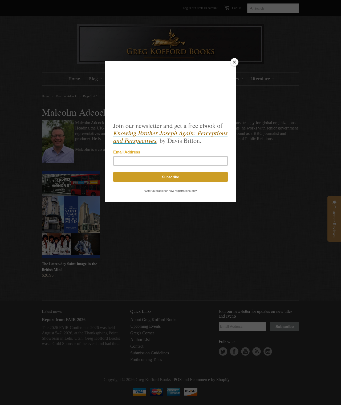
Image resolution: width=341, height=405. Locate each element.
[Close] (234, 62)
